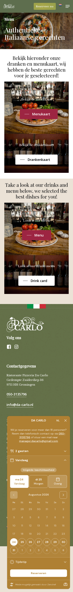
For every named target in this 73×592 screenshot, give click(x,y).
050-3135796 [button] (17, 394)
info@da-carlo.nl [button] (20, 404)
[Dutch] (60, 6)
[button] (68, 6)
